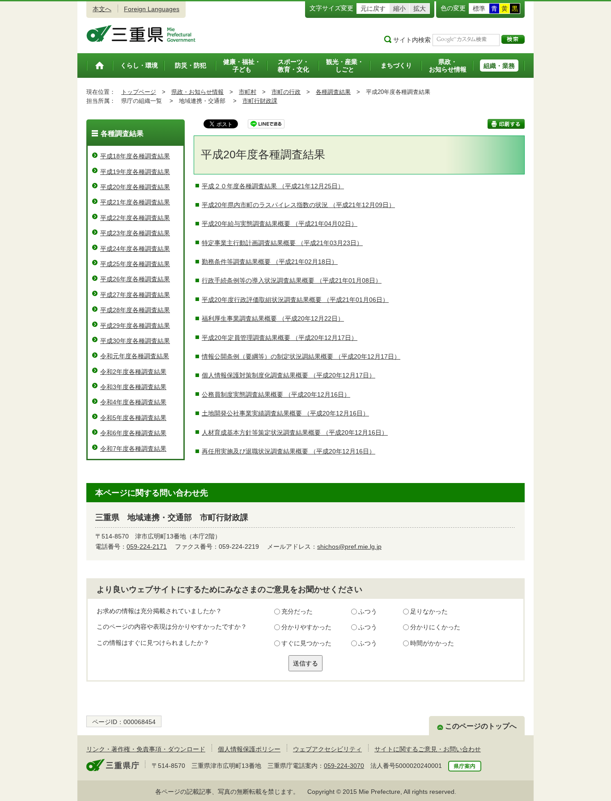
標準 (479, 8)
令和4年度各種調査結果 (133, 402)
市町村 (247, 92)
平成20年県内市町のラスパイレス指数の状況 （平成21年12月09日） (298, 204)
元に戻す (373, 8)
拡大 (419, 8)
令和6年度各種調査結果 (133, 433)
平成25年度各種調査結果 (135, 263)
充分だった (297, 611)
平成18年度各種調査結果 (135, 156)
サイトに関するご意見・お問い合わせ (427, 749)
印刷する (506, 124)
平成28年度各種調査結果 (135, 310)
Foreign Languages (151, 9)
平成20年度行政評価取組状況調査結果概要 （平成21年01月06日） (295, 299)
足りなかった (429, 611)
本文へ (102, 9)
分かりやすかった (306, 627)
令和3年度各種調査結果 (133, 386)
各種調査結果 (333, 92)
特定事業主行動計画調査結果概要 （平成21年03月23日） (282, 242)
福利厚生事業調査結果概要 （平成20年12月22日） (273, 318)
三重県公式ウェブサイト (141, 33)
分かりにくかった (435, 627)
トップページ (138, 92)
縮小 (399, 8)
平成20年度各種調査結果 (135, 187)
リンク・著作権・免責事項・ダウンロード (145, 749)
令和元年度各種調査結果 (134, 356)
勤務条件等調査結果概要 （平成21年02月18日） (270, 261)
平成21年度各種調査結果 (135, 202)
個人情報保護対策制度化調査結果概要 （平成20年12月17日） (288, 375)
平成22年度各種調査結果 (135, 217)
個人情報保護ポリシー (249, 749)
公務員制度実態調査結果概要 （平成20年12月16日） (276, 394)
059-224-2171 (147, 546)
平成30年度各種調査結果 (135, 340)
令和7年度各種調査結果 (133, 448)
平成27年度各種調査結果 (135, 294)
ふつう (367, 611)
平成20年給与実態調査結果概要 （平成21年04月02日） (279, 223)
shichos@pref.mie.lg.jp (349, 546)
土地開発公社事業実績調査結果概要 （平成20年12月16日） (285, 413)
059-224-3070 (344, 765)
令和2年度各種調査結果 (133, 371)
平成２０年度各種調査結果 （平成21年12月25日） (273, 186)
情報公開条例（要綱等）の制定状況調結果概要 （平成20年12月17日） (301, 356)
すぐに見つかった (306, 643)
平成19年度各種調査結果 (135, 171)
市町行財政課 (259, 100)
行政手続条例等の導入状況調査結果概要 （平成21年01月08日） (292, 280)
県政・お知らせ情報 (197, 92)
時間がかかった (432, 643)
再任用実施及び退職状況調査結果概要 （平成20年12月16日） (288, 451)
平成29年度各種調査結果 (135, 325)
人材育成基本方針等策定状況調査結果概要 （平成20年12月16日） (295, 432)
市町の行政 (286, 92)
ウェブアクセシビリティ (327, 749)
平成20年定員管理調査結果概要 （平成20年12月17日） (279, 337)
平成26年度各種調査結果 (135, 279)
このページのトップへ (481, 726)
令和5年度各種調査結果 (133, 417)
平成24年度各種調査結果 (135, 248)
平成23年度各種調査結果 (135, 233)
